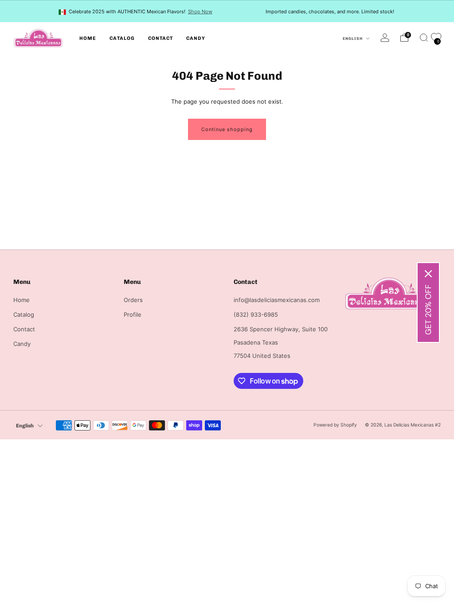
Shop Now (200, 11)
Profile (132, 314)
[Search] (423, 37)
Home (87, 38)
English (353, 38)
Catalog (122, 38)
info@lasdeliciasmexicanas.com (277, 299)
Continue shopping (227, 129)
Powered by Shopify (335, 425)
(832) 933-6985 (256, 314)
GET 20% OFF (428, 309)
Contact (160, 38)
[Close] (428, 273)
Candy (195, 38)
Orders (133, 299)
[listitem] (136, 11)
